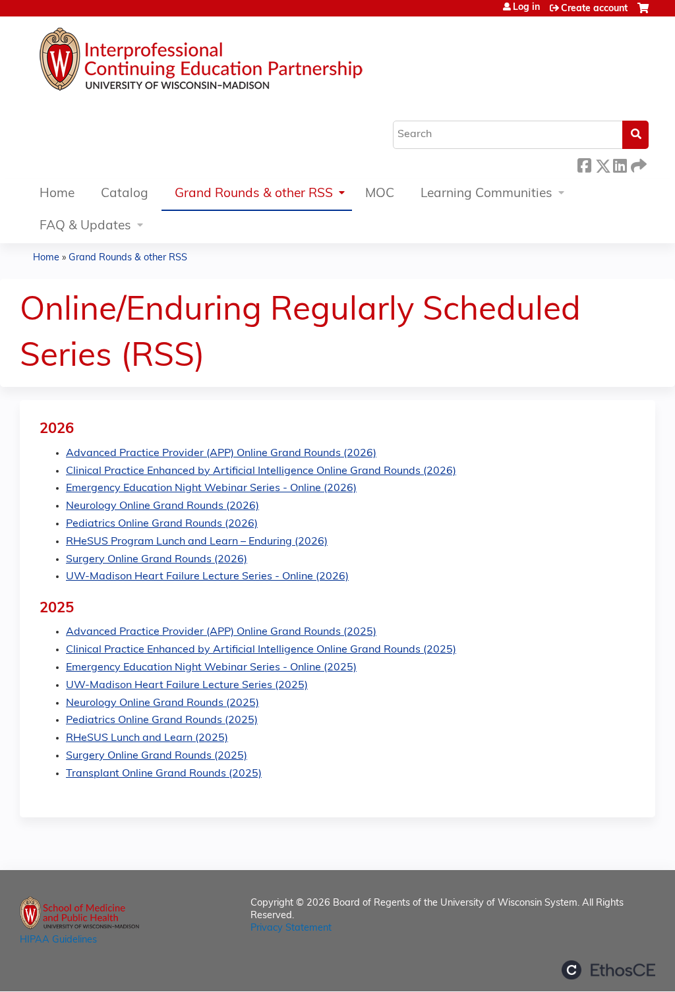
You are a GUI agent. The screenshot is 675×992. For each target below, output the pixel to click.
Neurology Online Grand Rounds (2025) (162, 703)
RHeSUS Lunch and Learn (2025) (147, 738)
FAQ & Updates (85, 226)
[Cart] (643, 13)
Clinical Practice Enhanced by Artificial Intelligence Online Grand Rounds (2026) (261, 471)
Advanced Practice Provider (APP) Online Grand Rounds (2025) (221, 632)
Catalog (124, 194)
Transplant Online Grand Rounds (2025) (164, 774)
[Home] (240, 62)
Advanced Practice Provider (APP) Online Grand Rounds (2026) (221, 453)
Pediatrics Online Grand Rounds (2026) (162, 524)
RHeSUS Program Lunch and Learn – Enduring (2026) (197, 542)
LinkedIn (619, 164)
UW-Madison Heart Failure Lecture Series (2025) (187, 685)
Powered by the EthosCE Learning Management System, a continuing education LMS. (608, 969)
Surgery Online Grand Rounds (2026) (156, 559)
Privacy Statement (291, 928)
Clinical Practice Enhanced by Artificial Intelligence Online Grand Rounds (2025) (261, 650)
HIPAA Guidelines (58, 940)
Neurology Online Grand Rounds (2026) (162, 506)
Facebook (584, 164)
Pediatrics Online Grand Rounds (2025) (162, 720)
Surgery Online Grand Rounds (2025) (156, 756)
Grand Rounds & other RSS (254, 194)
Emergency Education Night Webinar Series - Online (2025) (211, 667)
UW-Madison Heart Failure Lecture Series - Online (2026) (207, 576)
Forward (637, 164)
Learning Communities (486, 194)
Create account (594, 9)
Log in (526, 8)
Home (57, 194)
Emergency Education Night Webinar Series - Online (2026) (211, 488)
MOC (379, 194)
